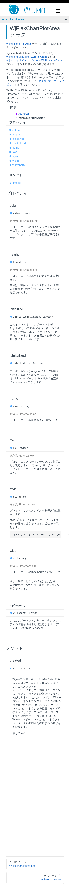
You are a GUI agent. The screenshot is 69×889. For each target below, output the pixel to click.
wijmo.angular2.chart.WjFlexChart (26, 56)
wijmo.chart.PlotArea (18, 43)
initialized (18, 138)
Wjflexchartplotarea (13, 19)
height (16, 134)
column (16, 130)
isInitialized (19, 143)
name (15, 147)
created (16, 182)
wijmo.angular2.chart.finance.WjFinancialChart (34, 60)
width (15, 160)
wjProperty (18, 165)
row (14, 152)
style (15, 156)
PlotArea (23, 113)
